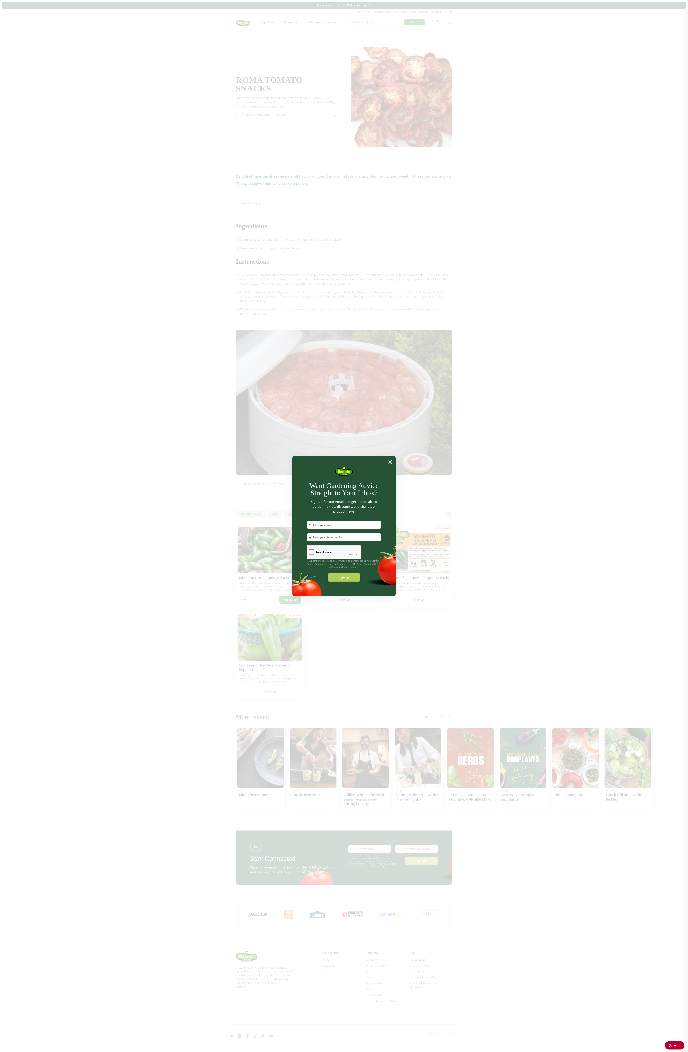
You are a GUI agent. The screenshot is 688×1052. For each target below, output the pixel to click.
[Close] (390, 462)
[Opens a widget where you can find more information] (674, 1045)
